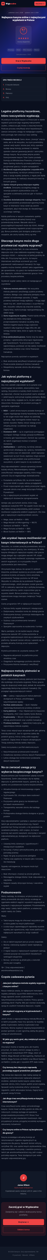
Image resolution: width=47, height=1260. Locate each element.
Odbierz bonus (23, 1229)
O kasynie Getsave (12, 85)
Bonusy (8, 89)
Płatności (9, 93)
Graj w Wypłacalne (23, 61)
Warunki (25, 1255)
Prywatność (17, 1255)
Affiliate (32, 1255)
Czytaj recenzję (23, 68)
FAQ (7, 97)
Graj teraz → (40, 4)
